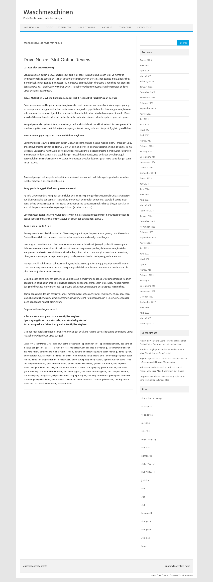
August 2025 (146, 114)
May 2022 (144, 307)
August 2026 (146, 60)
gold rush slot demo (56, 363)
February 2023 (147, 275)
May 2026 (144, 65)
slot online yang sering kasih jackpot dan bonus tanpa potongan (55, 375)
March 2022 (145, 318)
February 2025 (147, 146)
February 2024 (147, 210)
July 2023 (144, 248)
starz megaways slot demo (37, 379)
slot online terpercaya (151, 398)
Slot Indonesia (31, 27)
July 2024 (144, 184)
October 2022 (146, 296)
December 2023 (147, 221)
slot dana (145, 447)
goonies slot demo (103, 363)
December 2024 (147, 157)
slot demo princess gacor (94, 371)
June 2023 (144, 253)
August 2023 (146, 243)
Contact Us (125, 27)
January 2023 (146, 280)
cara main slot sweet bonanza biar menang (86, 347)
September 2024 (148, 173)
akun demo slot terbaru (69, 343)
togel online (147, 415)
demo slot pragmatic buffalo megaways (50, 359)
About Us (107, 27)
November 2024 (147, 162)
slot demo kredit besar (51, 371)
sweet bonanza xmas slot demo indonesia (72, 379)
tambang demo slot (103, 379)
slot (143, 488)
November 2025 (147, 97)
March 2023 (145, 270)
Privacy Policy (144, 27)
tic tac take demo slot (45, 383)
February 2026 (147, 81)
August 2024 (146, 178)
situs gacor (146, 406)
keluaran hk (146, 513)
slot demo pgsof (72, 371)
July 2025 (144, 119)
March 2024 (145, 205)
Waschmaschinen (48, 11)
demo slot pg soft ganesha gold (88, 355)
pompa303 (146, 456)
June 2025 (144, 124)
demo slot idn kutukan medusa (39, 355)
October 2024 (146, 167)
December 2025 (147, 92)
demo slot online (63, 355)
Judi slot (145, 538)
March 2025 (145, 141)
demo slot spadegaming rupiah (87, 359)
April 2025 (144, 135)
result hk (145, 423)
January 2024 (146, 216)
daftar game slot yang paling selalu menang (96, 351)
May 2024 (144, 194)
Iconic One (156, 575)
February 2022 (147, 323)
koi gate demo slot (40, 367)
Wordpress (187, 575)
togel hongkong (148, 439)
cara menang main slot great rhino (56, 351)
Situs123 (145, 431)
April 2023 (144, 264)
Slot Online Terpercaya (58, 27)
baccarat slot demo (54, 347)
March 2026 (145, 76)
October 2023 (146, 232)
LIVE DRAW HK (148, 472)
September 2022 (148, 302)
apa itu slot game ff (109, 343)
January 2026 (146, 87)
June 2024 (144, 189)
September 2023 (148, 237)
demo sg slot (124, 351)
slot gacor (146, 521)
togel (143, 546)
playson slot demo (60, 367)
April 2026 (144, 70)
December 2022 (147, 286)
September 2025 (148, 108)
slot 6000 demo (77, 367)
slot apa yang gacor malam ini (101, 367)
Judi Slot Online (87, 27)
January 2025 (146, 151)
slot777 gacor (148, 464)
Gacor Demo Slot (42, 343)
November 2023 (147, 227)
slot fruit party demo (118, 371)
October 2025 (146, 103)
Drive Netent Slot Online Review (57, 59)
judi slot (145, 480)
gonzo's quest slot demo (80, 363)
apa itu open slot (90, 343)
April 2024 (144, 200)
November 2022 (147, 291)
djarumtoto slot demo (114, 359)
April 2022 (144, 313)
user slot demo (65, 383)
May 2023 (144, 259)
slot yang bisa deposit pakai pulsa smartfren (109, 375)
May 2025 (144, 130)
